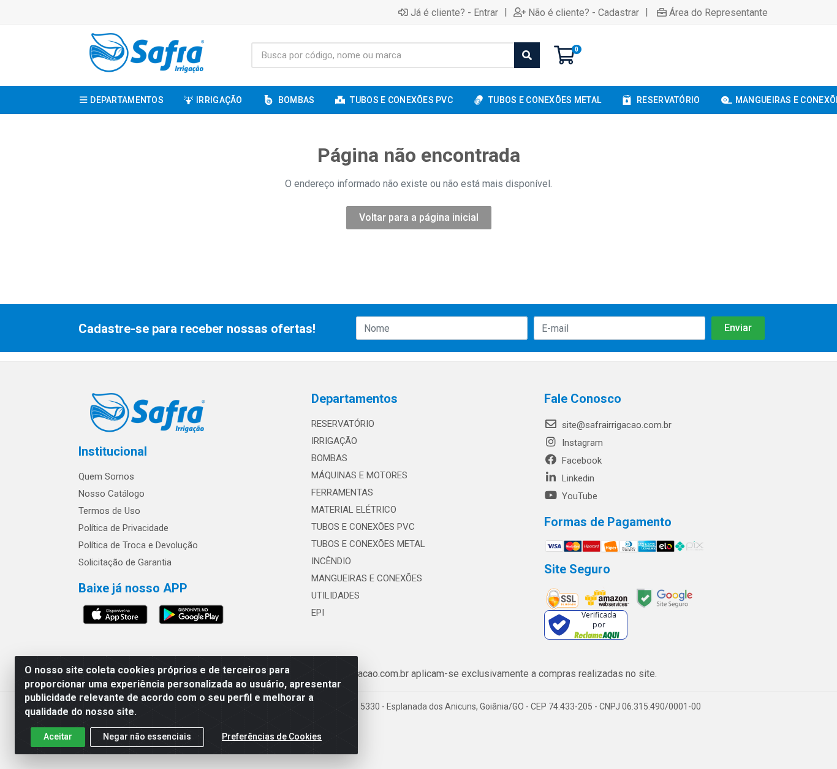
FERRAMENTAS (342, 492)
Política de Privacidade (123, 528)
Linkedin (576, 478)
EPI (317, 612)
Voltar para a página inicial (419, 217)
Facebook (580, 460)
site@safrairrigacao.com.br (615, 424)
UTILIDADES (335, 595)
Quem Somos (106, 476)
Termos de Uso (109, 510)
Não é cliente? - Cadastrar (583, 12)
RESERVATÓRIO (342, 423)
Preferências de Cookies (272, 736)
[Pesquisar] (527, 55)
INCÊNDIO (331, 561)
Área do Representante (718, 12)
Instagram (581, 442)
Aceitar (58, 736)
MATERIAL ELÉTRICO (353, 509)
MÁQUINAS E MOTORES (359, 475)
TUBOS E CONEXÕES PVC (363, 526)
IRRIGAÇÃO (334, 440)
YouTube (578, 496)
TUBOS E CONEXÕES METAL (368, 543)
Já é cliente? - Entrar (454, 12)
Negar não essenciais (147, 736)
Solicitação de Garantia (125, 562)
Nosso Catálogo (111, 493)
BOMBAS (329, 458)
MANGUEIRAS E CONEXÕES (366, 578)
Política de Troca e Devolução (138, 545)
